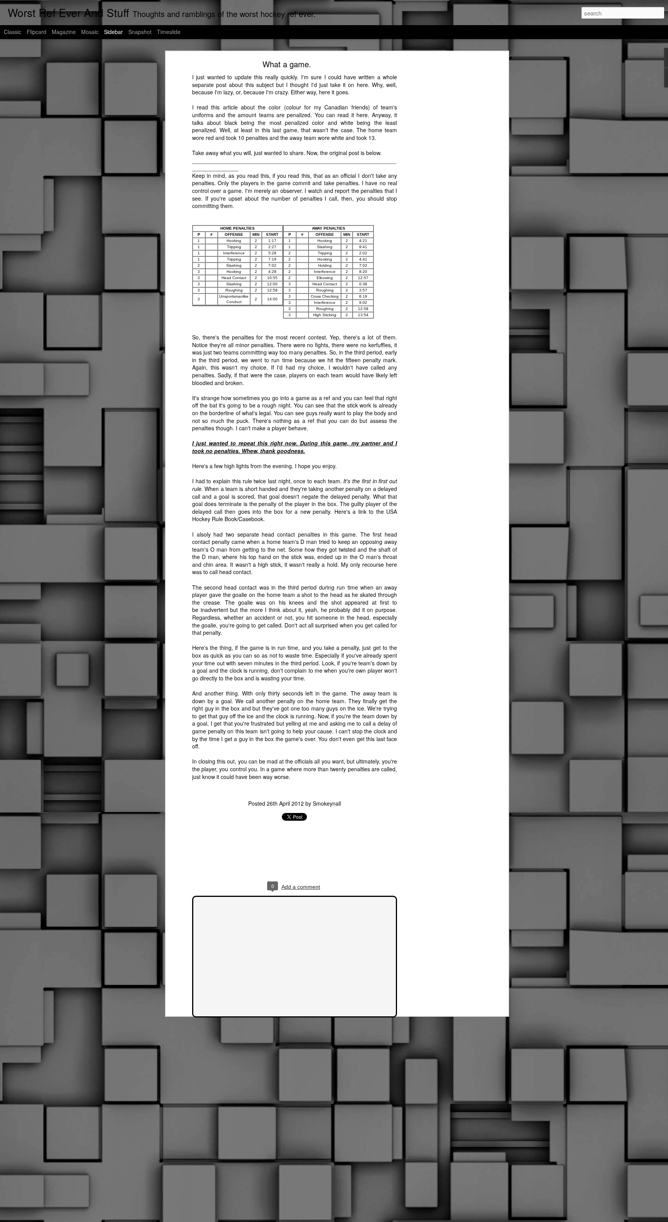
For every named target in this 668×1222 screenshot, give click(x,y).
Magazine (64, 32)
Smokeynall (327, 803)
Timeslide (169, 32)
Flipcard (36, 32)
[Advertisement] (439, 184)
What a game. (286, 64)
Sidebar (113, 32)
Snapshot (140, 32)
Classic (12, 32)
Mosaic (90, 32)
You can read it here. (342, 115)
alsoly (205, 534)
